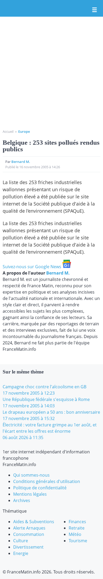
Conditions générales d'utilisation (46, 481)
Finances (77, 522)
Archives (21, 500)
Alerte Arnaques (29, 528)
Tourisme (78, 541)
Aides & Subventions (33, 522)
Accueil (8, 131)
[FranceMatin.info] (51, 8)
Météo (75, 534)
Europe (24, 131)
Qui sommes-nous (31, 475)
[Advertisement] (51, 74)
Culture (20, 541)
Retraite (77, 528)
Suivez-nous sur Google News (32, 267)
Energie (20, 553)
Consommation (28, 534)
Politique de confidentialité (40, 488)
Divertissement (28, 547)
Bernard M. (20, 161)
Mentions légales (30, 494)
